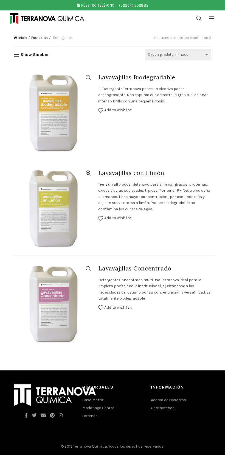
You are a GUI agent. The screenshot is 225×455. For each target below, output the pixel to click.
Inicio (22, 38)
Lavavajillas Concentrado (134, 268)
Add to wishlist (118, 110)
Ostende (89, 416)
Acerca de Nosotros (168, 400)
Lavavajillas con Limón (131, 173)
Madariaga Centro (98, 408)
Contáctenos (163, 408)
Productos (39, 38)
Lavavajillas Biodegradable (136, 77)
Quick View (88, 77)
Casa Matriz (93, 400)
